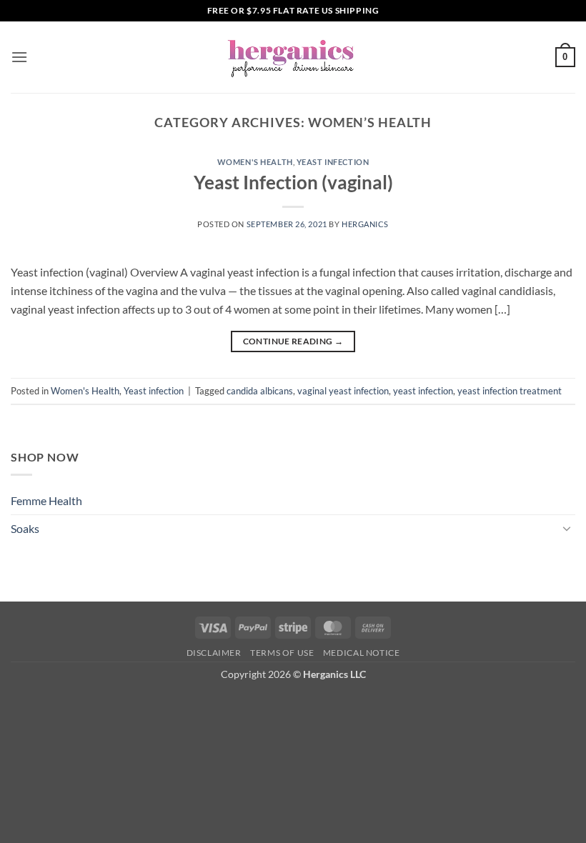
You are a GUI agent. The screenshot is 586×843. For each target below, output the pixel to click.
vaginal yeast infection (343, 390)
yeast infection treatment (509, 390)
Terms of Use (282, 652)
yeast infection (423, 390)
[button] (19, 56)
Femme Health (46, 500)
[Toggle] (566, 528)
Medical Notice (361, 652)
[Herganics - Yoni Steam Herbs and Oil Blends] (293, 57)
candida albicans (260, 390)
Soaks (25, 528)
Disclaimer (214, 652)
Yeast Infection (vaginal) (293, 182)
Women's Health (255, 161)
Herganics (365, 224)
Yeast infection (333, 161)
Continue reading (293, 341)
